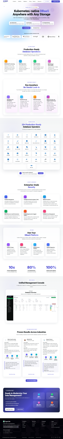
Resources (39, 1)
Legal (52, 421)
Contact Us (40, 173)
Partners (34, 1)
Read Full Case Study (12, 374)
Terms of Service (31, 437)
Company (44, 421)
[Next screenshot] (57, 306)
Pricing (30, 1)
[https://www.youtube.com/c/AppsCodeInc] (59, 437)
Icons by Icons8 (38, 437)
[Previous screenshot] (6, 306)
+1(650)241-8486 (7, 431)
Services (34, 421)
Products (14, 1)
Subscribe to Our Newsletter (9, 423)
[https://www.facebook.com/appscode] (57, 437)
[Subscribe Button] (17, 427)
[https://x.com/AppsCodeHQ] (54, 437)
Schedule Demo (36, 27)
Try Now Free (26, 27)
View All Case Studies (31, 380)
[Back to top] (61, 436)
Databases (25, 1)
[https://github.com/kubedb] (52, 437)
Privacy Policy (24, 437)
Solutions (19, 1)
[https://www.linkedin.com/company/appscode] (56, 437)
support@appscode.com (8, 432)
